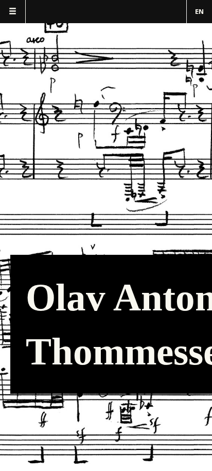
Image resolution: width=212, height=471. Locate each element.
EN (199, 11)
